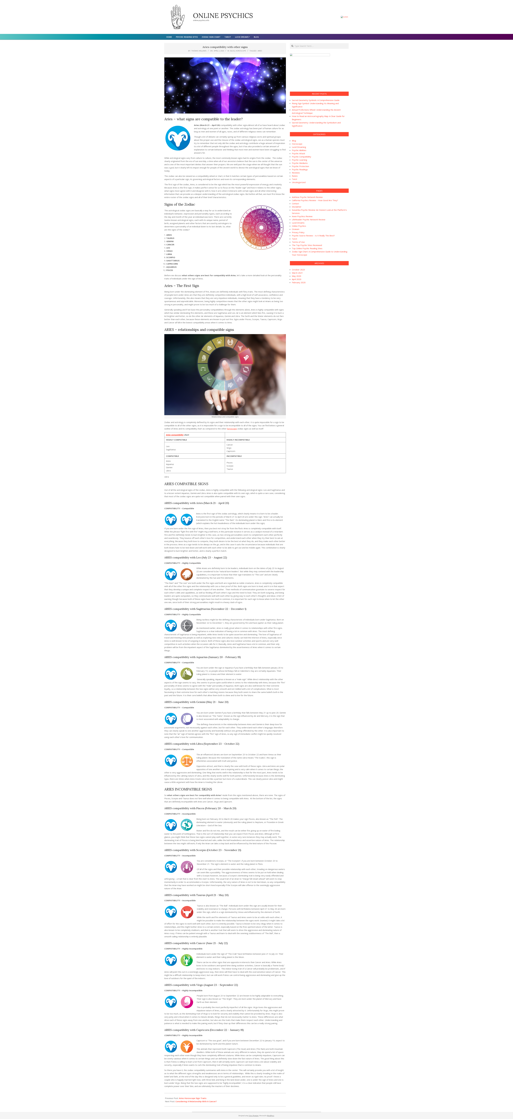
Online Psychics (299, 226)
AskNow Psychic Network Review (307, 197)
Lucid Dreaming (299, 147)
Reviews (296, 172)
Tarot (294, 179)
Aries (260, 51)
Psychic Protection (300, 166)
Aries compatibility (175, 434)
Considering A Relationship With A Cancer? (196, 1101)
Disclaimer (296, 206)
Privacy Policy (298, 232)
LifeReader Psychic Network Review (308, 219)
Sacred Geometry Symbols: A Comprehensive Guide (315, 100)
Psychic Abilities (299, 150)
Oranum (295, 229)
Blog (232, 51)
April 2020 (296, 279)
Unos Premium (254, 1115)
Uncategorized (299, 182)
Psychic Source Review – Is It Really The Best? (313, 235)
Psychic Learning (299, 160)
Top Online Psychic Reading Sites (307, 248)
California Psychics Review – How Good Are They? (315, 200)
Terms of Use (298, 242)
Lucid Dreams (298, 222)
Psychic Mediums (300, 163)
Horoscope (241, 51)
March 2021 (297, 272)
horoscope (232, 428)
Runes (295, 176)
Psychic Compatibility (301, 156)
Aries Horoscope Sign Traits (192, 1098)
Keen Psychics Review (302, 216)
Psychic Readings (300, 169)
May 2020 (296, 276)
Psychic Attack (298, 153)
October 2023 (298, 269)
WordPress (270, 1115)
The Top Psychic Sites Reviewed (307, 245)
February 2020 (299, 282)
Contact (295, 203)
